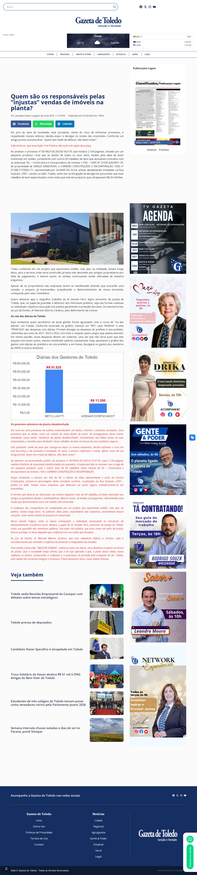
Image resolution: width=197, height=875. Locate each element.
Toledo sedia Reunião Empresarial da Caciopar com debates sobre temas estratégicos (47, 595)
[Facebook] (140, 6)
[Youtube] (154, 6)
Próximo (164, 149)
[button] (21, 124)
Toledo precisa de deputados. (31, 622)
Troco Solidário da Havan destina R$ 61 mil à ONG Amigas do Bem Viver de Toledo (45, 676)
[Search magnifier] (114, 7)
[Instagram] (149, 6)
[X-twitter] (145, 6)
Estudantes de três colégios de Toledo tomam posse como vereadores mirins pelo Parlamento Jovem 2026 (48, 703)
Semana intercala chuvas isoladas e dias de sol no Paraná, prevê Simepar (45, 730)
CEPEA (11, 35)
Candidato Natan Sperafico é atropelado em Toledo (47, 649)
